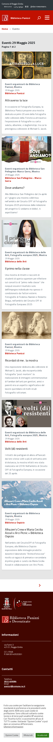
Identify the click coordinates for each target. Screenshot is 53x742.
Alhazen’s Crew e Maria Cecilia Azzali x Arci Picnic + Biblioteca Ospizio (24, 533)
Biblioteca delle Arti (15, 261)
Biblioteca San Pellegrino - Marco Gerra (23, 179)
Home (5, 29)
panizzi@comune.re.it (14, 686)
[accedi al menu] (47, 17)
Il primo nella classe (17, 268)
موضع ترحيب (18, 6)
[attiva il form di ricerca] (39, 18)
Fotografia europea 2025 (24, 255)
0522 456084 (10, 681)
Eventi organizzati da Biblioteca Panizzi (22, 85)
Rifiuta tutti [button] (28, 735)
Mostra (18, 87)
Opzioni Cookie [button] (11, 735)
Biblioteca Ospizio (15, 522)
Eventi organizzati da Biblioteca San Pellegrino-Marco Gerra (25, 170)
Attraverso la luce (16, 100)
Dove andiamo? (14, 187)
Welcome (8, 6)
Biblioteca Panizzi (20, 18)
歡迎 (27, 6)
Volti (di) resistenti (16, 448)
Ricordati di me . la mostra (21, 360)
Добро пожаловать (38, 6)
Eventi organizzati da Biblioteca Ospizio (22, 514)
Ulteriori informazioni (13, 726)
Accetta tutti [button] (42, 735)
